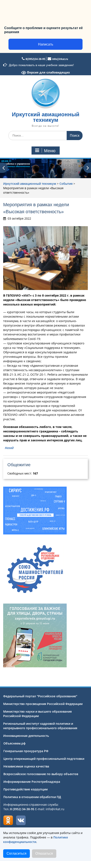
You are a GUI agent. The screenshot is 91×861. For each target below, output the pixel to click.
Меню (49, 150)
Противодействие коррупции (25, 789)
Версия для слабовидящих (48, 72)
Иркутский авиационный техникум (45, 117)
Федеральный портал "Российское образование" (40, 696)
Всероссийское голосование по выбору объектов (40, 774)
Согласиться (16, 853)
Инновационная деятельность (26, 736)
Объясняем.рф (14, 743)
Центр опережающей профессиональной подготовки (43, 759)
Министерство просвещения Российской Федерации (43, 704)
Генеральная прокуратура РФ (25, 751)
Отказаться (44, 853)
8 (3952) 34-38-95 (22, 809)
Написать (45, 44)
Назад (9, 448)
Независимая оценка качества (26, 766)
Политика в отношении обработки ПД (32, 797)
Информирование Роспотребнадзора (31, 782)
